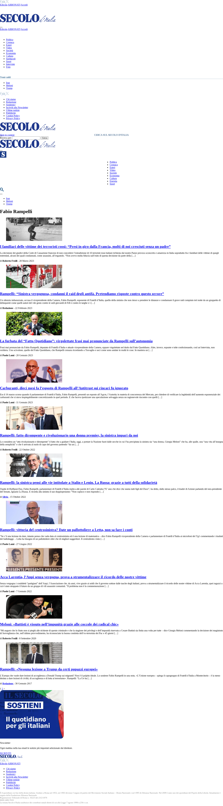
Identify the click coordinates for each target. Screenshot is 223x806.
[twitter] (7, 2)
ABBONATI (14, 4)
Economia (11, 53)
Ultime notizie (13, 110)
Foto (8, 67)
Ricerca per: (6, 138)
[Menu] (1, 150)
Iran (8, 82)
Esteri (9, 45)
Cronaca (10, 42)
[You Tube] (4, 2)
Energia (113, 181)
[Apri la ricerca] (2, 190)
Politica (9, 39)
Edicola (3, 4)
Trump (9, 88)
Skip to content (7, 135)
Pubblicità (11, 113)
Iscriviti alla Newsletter (17, 107)
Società (9, 50)
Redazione (11, 102)
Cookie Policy (13, 115)
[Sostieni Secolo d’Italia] (32, 737)
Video (9, 47)
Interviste (10, 64)
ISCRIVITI (5, 753)
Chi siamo (11, 99)
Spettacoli (10, 58)
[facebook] (1, 2)
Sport (8, 61)
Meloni (9, 85)
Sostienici (10, 104)
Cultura (9, 56)
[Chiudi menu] (1, 27)
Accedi (24, 4)
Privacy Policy (13, 118)
